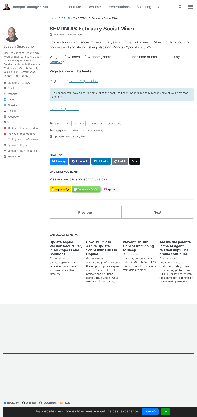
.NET (67, 123)
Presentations (119, 7)
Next (157, 212)
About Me (73, 7)
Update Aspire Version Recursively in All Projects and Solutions (66, 248)
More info (150, 411)
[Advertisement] (98, 332)
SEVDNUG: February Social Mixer (92, 28)
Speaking (144, 7)
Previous (85, 212)
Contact (164, 7)
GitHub (30, 402)
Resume (94, 7)
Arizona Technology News (87, 130)
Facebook (49, 402)
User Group (114, 123)
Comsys (56, 62)
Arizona (79, 123)
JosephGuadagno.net (30, 7)
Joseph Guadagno (18, 46)
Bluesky (13, 402)
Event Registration (83, 81)
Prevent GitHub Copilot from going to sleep (138, 246)
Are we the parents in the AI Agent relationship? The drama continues (175, 248)
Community (96, 123)
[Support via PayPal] (86, 189)
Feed (66, 402)
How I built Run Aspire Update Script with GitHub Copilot (101, 248)
